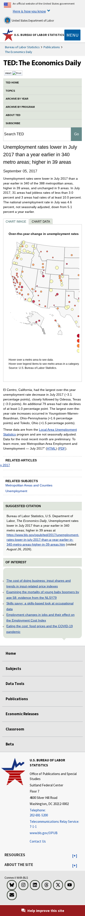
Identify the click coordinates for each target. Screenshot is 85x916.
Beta (10, 744)
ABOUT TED (13, 115)
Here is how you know (29, 11)
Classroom (15, 729)
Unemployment (16, 491)
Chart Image (16, 221)
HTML (51, 448)
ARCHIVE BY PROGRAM (20, 107)
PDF (62, 448)
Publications (52, 47)
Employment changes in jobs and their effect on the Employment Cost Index (40, 617)
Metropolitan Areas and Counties (28, 485)
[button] (74, 856)
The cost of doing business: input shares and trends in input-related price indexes (38, 583)
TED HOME (12, 82)
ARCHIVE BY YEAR (17, 98)
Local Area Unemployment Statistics (40, 432)
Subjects (13, 668)
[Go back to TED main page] (42, 64)
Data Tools (15, 683)
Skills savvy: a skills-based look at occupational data (39, 606)
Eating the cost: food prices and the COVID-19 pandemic (39, 629)
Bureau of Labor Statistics (22, 47)
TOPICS (10, 90)
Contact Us (38, 841)
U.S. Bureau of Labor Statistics (39, 35)
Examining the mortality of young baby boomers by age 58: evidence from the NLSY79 (42, 594)
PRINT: (8, 73)
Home (11, 653)
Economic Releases (22, 713)
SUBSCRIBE (13, 123)
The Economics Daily (18, 52)
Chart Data (41, 221)
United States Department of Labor (32, 21)
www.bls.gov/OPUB (44, 833)
